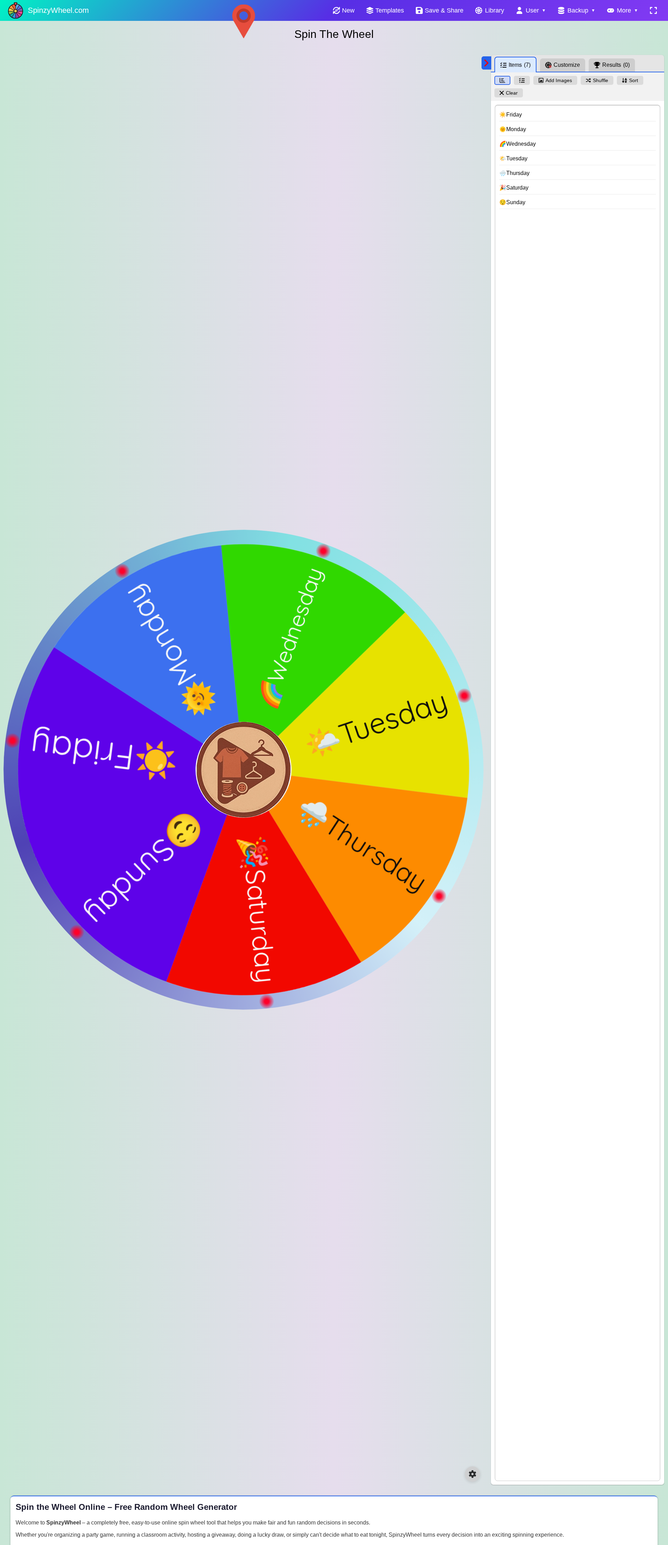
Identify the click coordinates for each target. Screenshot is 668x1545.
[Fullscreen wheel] (653, 10)
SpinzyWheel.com (58, 10)
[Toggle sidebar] (486, 63)
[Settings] (472, 1474)
